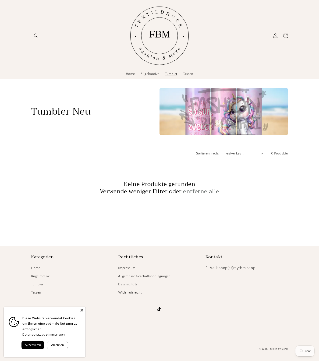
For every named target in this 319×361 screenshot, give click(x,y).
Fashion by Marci (278, 349)
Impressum (126, 268)
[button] (36, 36)
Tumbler (37, 284)
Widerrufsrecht (130, 292)
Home (35, 268)
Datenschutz (127, 284)
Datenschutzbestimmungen (43, 334)
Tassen (36, 292)
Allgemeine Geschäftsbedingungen (144, 276)
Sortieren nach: (207, 153)
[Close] (82, 310)
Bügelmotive (40, 276)
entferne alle (201, 191)
